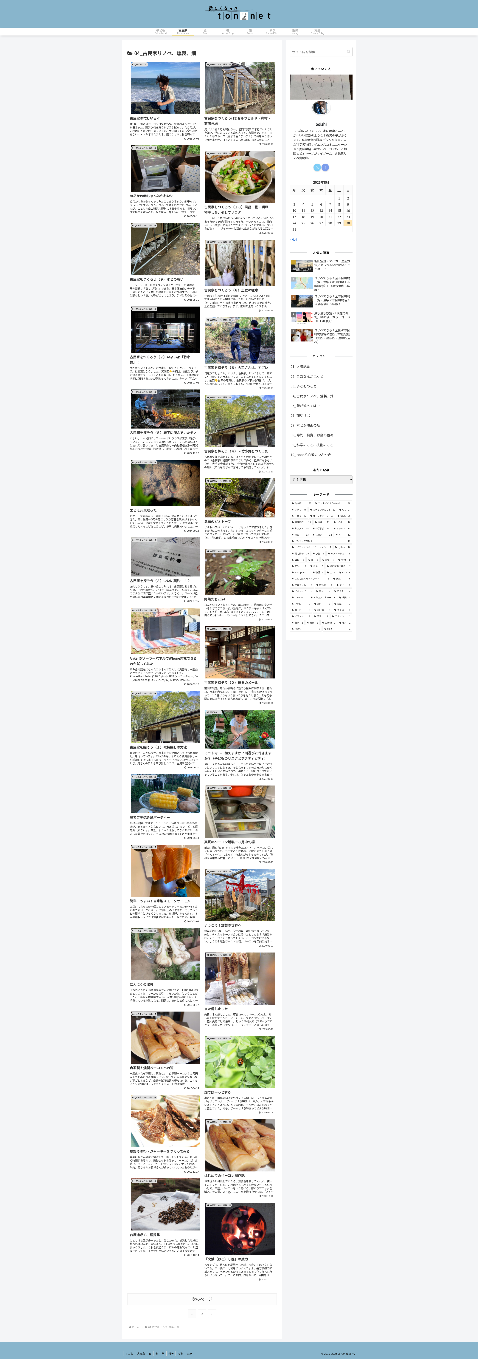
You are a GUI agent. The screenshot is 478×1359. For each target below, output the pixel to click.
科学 (171, 1353)
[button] (348, 52)
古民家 (141, 1353)
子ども (129, 1353)
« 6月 (293, 239)
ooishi (321, 124)
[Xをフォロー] (317, 167)
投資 (180, 1353)
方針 (189, 1353)
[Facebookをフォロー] (325, 167)
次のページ (202, 1299)
